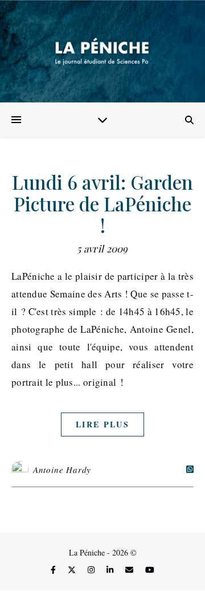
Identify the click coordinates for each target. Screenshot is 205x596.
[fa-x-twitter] (73, 570)
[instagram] (92, 570)
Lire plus (102, 424)
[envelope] (130, 570)
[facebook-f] (54, 570)
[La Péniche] (102, 51)
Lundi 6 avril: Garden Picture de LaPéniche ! (102, 203)
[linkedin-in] (111, 570)
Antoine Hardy (62, 469)
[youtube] (149, 570)
